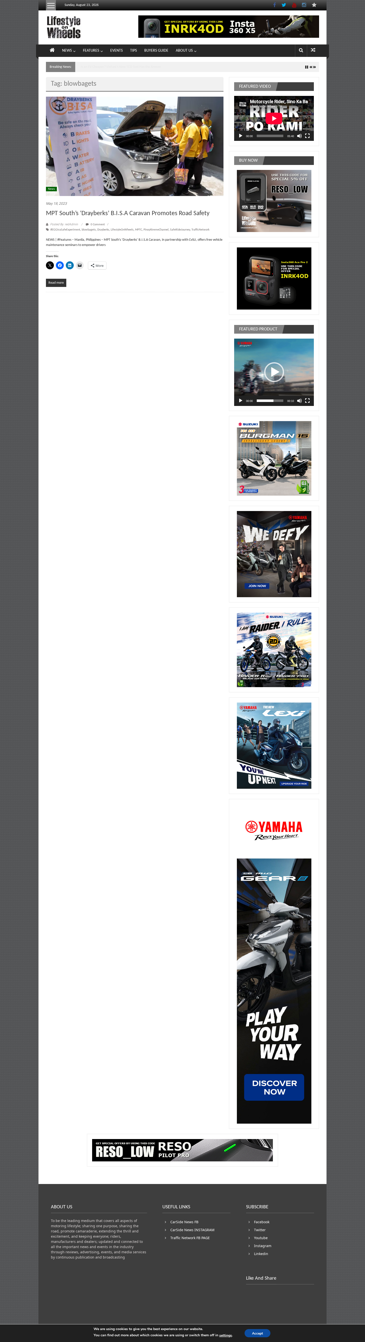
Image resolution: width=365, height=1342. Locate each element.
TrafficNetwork (200, 229)
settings (225, 1335)
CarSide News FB (184, 1222)
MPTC (138, 229)
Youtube (261, 1237)
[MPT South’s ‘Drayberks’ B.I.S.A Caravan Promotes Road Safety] (134, 146)
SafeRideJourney (180, 229)
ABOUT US (184, 51)
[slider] (270, 400)
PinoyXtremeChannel (156, 229)
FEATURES (91, 51)
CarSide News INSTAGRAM (192, 1229)
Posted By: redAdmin (64, 224)
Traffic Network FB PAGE (190, 1237)
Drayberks (103, 229)
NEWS (67, 51)
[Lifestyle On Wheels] (52, 50)
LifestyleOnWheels (122, 229)
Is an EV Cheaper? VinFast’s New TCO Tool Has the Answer (121, 67)
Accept (257, 1333)
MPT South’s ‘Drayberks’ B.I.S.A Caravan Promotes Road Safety (128, 213)
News (51, 189)
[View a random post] (313, 50)
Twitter (260, 1229)
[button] (274, 372)
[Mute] (299, 135)
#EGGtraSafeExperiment (65, 229)
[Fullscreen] (307, 135)
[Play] (240, 135)
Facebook (261, 1222)
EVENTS (116, 51)
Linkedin (261, 1253)
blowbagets (89, 229)
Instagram (262, 1245)
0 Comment (97, 224)
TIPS (133, 51)
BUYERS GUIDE (156, 51)
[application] (274, 118)
